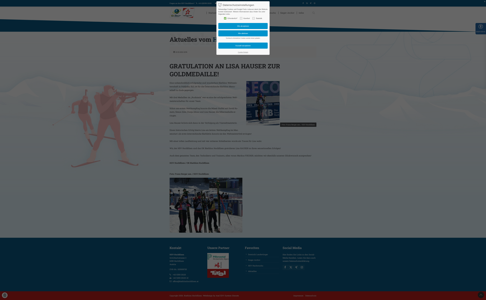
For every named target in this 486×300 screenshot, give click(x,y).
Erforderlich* (232, 18)
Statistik (259, 18)
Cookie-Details (243, 52)
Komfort (247, 18)
